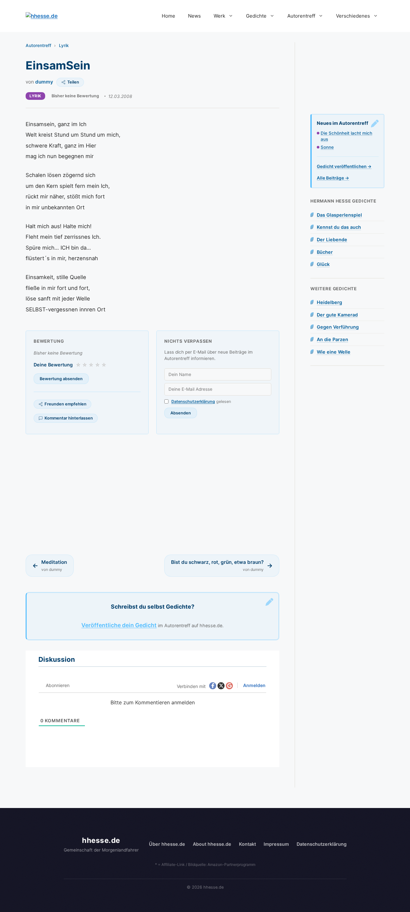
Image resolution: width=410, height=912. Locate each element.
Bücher (325, 252)
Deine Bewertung (53, 364)
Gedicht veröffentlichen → (344, 166)
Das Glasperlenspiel (339, 215)
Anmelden (254, 685)
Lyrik (64, 45)
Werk (219, 16)
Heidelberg (329, 302)
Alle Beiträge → (333, 177)
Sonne (327, 147)
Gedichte (256, 16)
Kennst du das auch (339, 227)
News (194, 16)
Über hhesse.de (167, 844)
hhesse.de (101, 840)
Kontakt (247, 844)
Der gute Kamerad (337, 314)
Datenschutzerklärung (193, 401)
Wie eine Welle (333, 352)
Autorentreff (301, 16)
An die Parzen (332, 339)
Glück (323, 264)
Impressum (276, 844)
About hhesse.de (212, 844)
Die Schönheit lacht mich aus (346, 136)
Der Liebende (332, 239)
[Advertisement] (152, 494)
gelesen (201, 401)
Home (168, 16)
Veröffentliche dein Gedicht (119, 625)
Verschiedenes (353, 16)
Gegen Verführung (338, 327)
